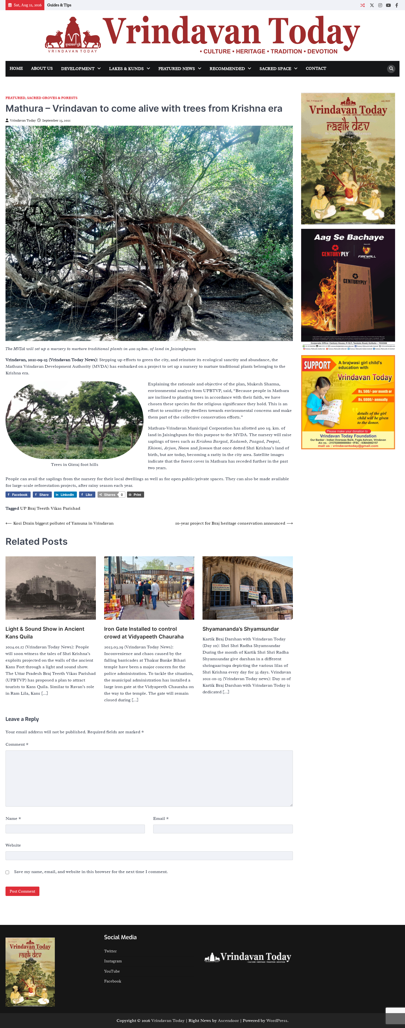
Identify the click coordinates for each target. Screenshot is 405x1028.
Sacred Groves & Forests (52, 98)
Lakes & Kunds (126, 68)
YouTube (112, 971)
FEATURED (15, 98)
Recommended (227, 68)
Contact (316, 68)
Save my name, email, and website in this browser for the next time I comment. (91, 871)
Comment (17, 744)
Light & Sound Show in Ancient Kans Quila (45, 633)
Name (13, 818)
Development (77, 68)
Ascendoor (228, 1020)
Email (161, 818)
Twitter (110, 951)
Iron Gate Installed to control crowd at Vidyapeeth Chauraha (144, 633)
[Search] (391, 69)
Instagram (113, 961)
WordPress (276, 1020)
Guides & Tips (59, 4)
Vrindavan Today (23, 120)
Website (13, 845)
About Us (42, 68)
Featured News (176, 68)
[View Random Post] (362, 5)
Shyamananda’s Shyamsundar (240, 629)
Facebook (112, 981)
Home (16, 68)
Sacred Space (275, 68)
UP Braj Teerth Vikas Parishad (50, 508)
